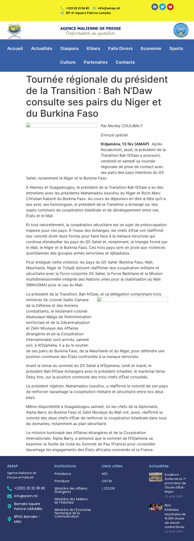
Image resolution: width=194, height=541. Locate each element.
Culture (68, 62)
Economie (151, 48)
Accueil (15, 48)
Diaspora (69, 48)
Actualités (41, 48)
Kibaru (93, 48)
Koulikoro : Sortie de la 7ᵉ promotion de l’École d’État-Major (175, 483)
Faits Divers (120, 48)
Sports (176, 48)
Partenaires (96, 62)
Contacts (125, 62)
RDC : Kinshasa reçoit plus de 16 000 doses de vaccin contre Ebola (175, 516)
